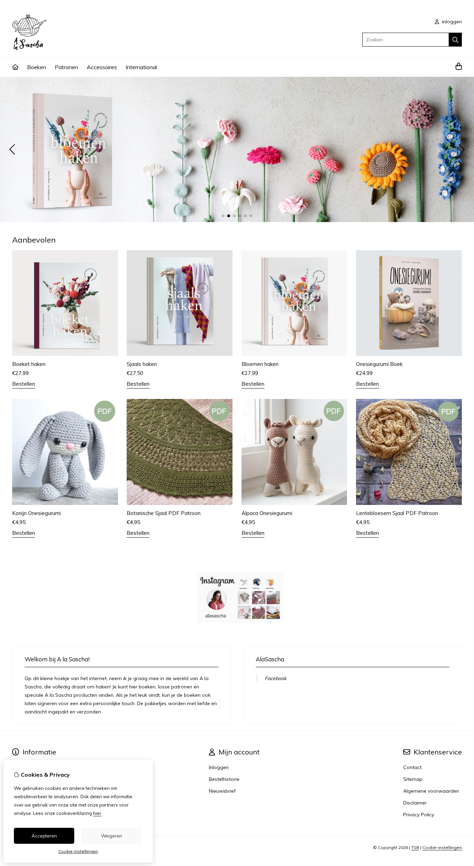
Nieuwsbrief (222, 791)
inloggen (451, 21)
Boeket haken (28, 364)
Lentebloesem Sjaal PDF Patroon (397, 513)
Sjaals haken (142, 364)
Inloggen (219, 767)
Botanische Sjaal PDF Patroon (164, 513)
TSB (415, 847)
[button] (223, 215)
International (141, 67)
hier (97, 813)
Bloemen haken (260, 364)
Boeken (36, 67)
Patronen (66, 67)
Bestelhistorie (224, 779)
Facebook (275, 678)
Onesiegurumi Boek (379, 364)
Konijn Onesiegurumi (36, 513)
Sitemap (413, 779)
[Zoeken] (455, 40)
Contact (412, 767)
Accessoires (102, 67)
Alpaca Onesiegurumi (267, 513)
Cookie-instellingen (442, 847)
